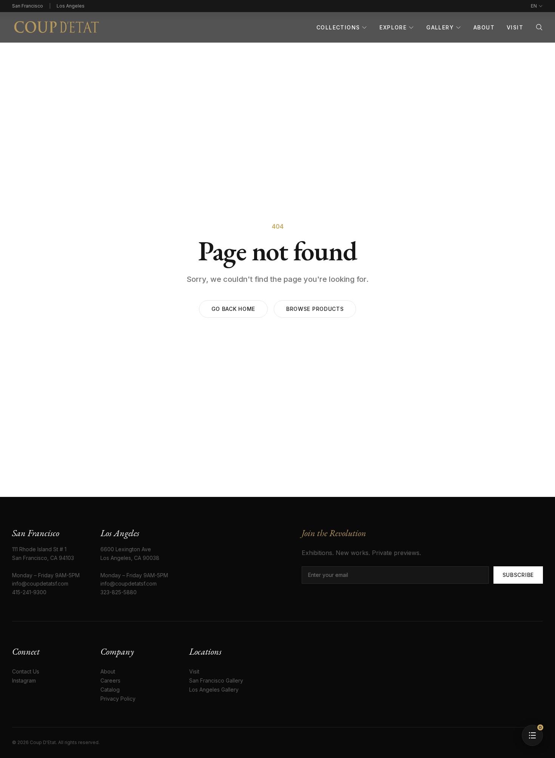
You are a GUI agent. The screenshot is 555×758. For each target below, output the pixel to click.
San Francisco (27, 6)
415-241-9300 (29, 592)
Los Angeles (71, 6)
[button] (532, 735)
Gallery (440, 27)
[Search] (539, 27)
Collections (338, 27)
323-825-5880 (118, 592)
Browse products (315, 309)
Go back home (233, 309)
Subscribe (518, 575)
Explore (393, 27)
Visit (515, 27)
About (484, 27)
